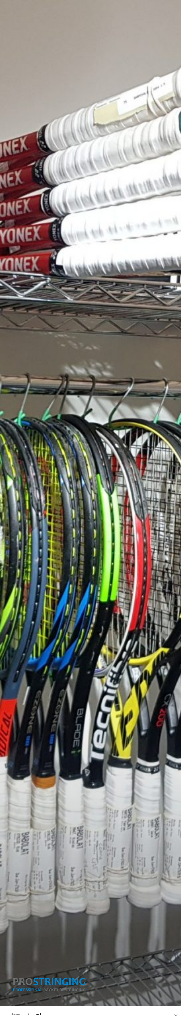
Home (15, 1014)
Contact (34, 1014)
